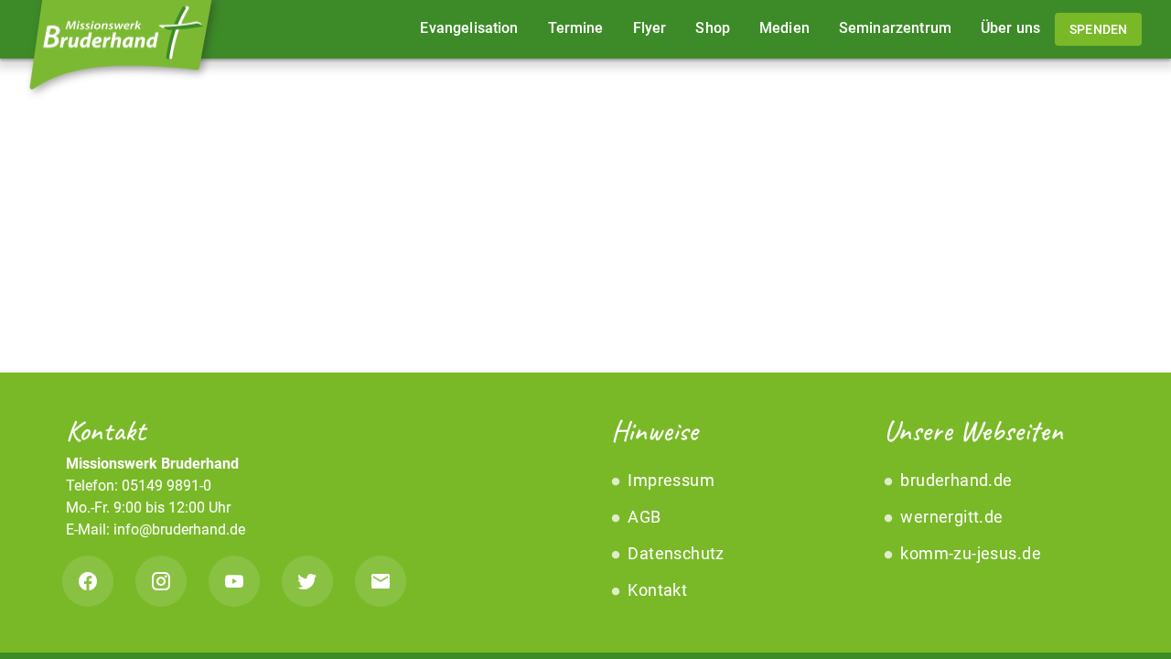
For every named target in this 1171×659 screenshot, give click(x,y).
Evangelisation (469, 28)
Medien (784, 28)
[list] (721, 535)
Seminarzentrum (895, 28)
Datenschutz (674, 553)
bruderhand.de (955, 480)
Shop (712, 28)
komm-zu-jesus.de (969, 553)
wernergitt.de (950, 516)
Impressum (669, 480)
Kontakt (655, 590)
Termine (576, 28)
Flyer (650, 28)
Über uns (1010, 28)
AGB (642, 516)
